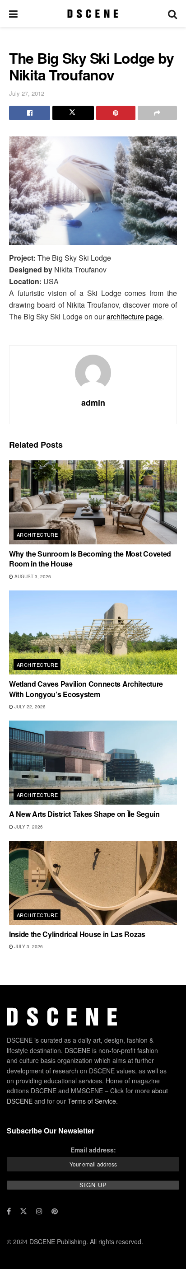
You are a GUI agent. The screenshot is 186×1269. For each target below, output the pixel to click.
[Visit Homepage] (92, 14)
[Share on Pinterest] (115, 113)
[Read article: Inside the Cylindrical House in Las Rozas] (93, 883)
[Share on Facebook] (29, 113)
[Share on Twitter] (72, 113)
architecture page (134, 316)
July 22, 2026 (29, 706)
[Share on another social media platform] (157, 113)
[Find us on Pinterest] (54, 1211)
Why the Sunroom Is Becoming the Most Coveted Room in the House (90, 558)
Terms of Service (92, 1100)
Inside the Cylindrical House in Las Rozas (77, 934)
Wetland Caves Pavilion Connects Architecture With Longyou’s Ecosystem (86, 689)
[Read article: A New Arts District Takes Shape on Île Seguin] (93, 763)
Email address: (93, 1149)
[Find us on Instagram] (39, 1211)
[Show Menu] (13, 13)
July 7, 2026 (28, 827)
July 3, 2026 (28, 946)
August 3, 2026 (32, 576)
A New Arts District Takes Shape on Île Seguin (84, 814)
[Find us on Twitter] (23, 1211)
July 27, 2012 (26, 93)
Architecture (37, 534)
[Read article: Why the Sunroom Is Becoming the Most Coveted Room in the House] (93, 502)
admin (93, 402)
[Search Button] (172, 13)
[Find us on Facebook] (9, 1211)
